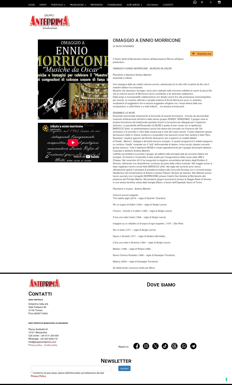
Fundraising (114, 4)
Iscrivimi (124, 368)
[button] (201, 53)
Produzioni (77, 4)
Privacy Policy (38, 376)
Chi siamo (152, 4)
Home (31, 4)
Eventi (43, 4)
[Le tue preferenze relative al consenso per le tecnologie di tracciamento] (226, 379)
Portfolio (57, 4)
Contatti (168, 4)
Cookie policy (50, 345)
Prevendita (97, 4)
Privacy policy (35, 345)
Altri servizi (133, 4)
